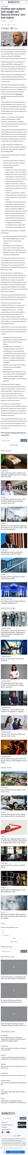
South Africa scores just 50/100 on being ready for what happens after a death (14, 760)
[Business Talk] (19, 1135)
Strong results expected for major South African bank (13, 577)
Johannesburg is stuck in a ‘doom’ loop (13, 1075)
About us (4, 1122)
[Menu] (2, 2)
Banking (3, 574)
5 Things (3, 836)
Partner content (6, 628)
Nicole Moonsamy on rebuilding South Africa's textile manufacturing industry (13, 977)
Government (4, 6)
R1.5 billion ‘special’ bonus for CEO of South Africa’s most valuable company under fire (13, 501)
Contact (4, 1127)
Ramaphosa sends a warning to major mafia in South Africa (12, 553)
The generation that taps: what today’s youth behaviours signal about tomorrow (12, 685)
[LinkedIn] (8, 24)
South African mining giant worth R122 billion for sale (13, 891)
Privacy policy (6, 1129)
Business (3, 497)
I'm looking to (5, 935)
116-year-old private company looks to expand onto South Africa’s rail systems (13, 1058)
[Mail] (14, 24)
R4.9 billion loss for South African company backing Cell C (13, 602)
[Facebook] (2, 24)
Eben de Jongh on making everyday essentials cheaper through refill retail (13, 1024)
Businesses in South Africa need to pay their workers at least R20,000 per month (13, 916)
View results (14, 941)
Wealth (3, 912)
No (3, 932)
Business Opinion (5, 1080)
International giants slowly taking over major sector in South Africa (13, 815)
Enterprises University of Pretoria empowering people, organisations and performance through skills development (13, 633)
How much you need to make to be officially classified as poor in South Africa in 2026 (13, 475)
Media (2, 1089)
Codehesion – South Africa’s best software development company (12, 710)
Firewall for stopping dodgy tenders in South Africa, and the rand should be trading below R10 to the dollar (14, 841)
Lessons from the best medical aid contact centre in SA (13, 735)
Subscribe (23, 440)
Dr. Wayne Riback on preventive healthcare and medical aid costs (11, 1001)
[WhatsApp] (11, 24)
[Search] (26, 2)
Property (3, 1064)
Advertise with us (7, 1125)
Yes (3, 930)
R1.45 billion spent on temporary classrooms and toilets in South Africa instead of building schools (13, 1039)
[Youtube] (14, 1135)
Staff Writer (4, 21)
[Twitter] (5, 24)
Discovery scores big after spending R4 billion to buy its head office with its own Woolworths (14, 527)
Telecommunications (6, 599)
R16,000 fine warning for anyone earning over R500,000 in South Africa (13, 1101)
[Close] (26, 1148)
